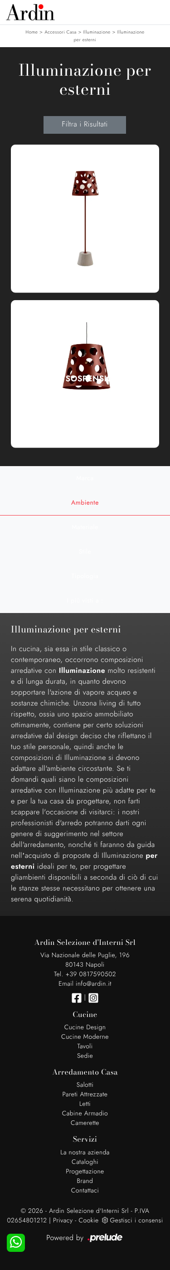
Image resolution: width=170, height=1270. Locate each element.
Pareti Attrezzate (85, 1094)
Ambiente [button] (85, 502)
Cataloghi (85, 1162)
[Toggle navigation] (156, 11)
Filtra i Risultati (84, 124)
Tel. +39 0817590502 (85, 974)
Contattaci (85, 1190)
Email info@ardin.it (84, 983)
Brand (85, 1181)
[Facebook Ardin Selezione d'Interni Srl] (76, 998)
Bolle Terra (85, 223)
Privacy (63, 1220)
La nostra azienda (85, 1152)
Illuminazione (97, 32)
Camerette (85, 1123)
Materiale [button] (85, 527)
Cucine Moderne (85, 1036)
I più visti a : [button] (85, 600)
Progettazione (85, 1171)
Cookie (88, 1220)
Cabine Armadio (85, 1113)
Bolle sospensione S (84, 379)
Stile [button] (85, 551)
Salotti (85, 1085)
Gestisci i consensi (136, 1220)
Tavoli (84, 1046)
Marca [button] (85, 478)
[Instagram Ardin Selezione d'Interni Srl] (93, 998)
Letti (85, 1104)
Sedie (85, 1056)
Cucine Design (85, 1027)
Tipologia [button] (85, 576)
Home (31, 32)
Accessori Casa (60, 32)
